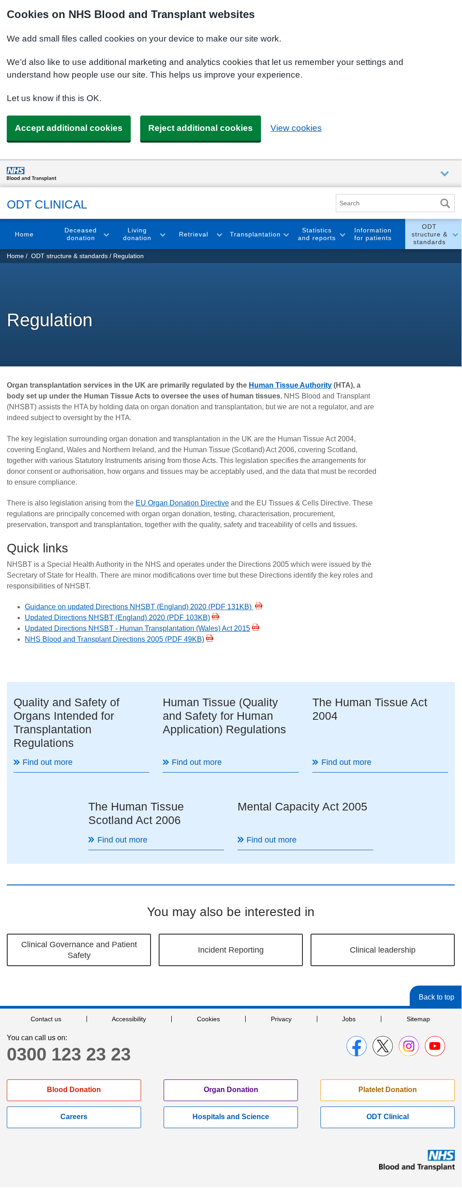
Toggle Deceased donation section (106, 234)
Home (24, 234)
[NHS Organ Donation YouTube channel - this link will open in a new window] (435, 1046)
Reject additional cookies (200, 128)
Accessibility (129, 1019)
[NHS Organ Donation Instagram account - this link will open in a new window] (409, 1046)
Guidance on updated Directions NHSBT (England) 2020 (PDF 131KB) (139, 607)
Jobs (349, 1019)
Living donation (137, 234)
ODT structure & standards (430, 234)
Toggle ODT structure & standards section (455, 234)
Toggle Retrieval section (219, 234)
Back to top (436, 997)
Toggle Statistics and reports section (342, 234)
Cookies (208, 1019)
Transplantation (255, 234)
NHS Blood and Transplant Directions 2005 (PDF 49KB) (114, 639)
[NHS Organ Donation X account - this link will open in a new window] (382, 1046)
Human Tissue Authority (290, 385)
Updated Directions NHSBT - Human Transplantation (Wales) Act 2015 (137, 628)
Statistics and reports (317, 234)
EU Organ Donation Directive (182, 503)
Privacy (281, 1019)
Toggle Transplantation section (286, 234)
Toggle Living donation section (162, 234)
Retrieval (193, 234)
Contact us (46, 1019)
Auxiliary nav (445, 174)
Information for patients (373, 234)
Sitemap (418, 1019)
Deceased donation (80, 234)
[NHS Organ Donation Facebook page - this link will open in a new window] (356, 1046)
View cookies (296, 128)
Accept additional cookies (69, 128)
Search (444, 203)
